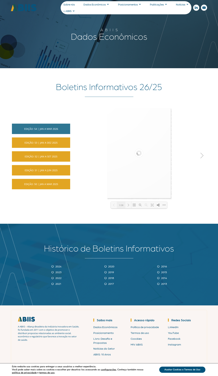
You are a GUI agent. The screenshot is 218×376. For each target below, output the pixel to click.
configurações (108, 369)
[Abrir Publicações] (166, 4)
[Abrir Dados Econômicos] (108, 4)
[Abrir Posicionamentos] (140, 4)
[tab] (41, 129)
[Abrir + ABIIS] (73, 11)
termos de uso (46, 372)
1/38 (121, 205)
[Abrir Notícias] (187, 4)
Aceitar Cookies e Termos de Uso (182, 369)
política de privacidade (24, 372)
